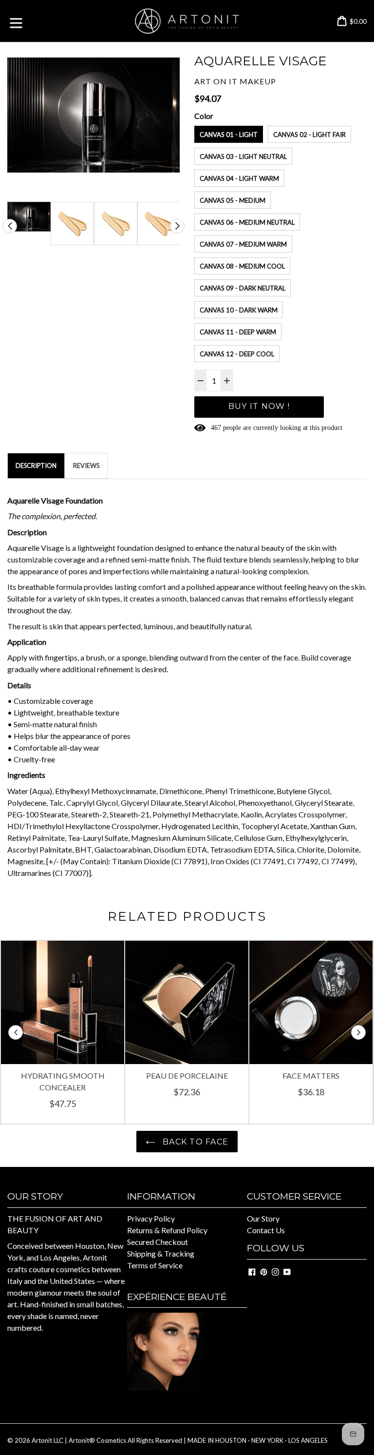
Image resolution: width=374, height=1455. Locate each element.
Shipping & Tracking (160, 1253)
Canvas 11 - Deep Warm (238, 332)
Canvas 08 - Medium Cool (242, 266)
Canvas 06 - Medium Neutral (247, 222)
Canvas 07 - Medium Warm (243, 244)
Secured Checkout (157, 1241)
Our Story (263, 1218)
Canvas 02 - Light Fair (309, 134)
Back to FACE (194, 1141)
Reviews (86, 465)
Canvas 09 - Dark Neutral (242, 288)
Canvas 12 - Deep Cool (237, 354)
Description (36, 465)
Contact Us (266, 1230)
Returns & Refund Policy (167, 1230)
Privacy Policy (151, 1218)
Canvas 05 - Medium (232, 200)
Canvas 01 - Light (229, 134)
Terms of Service (155, 1265)
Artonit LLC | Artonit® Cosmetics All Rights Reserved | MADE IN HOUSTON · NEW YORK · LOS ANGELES (180, 1440)
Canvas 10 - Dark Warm (239, 310)
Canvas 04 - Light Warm (239, 178)
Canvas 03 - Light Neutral (243, 156)
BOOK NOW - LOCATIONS (175, 1403)
